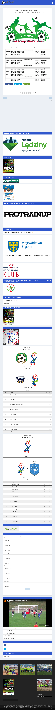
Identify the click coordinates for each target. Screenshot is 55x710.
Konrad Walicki (7, 576)
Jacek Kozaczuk (7, 571)
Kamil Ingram (7, 548)
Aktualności (24, 12)
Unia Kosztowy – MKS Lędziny (9, 638)
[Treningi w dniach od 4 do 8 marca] (27, 30)
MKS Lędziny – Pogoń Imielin (9, 630)
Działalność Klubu (30, 12)
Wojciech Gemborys (8, 565)
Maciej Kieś (7, 560)
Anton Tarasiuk (7, 583)
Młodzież (37, 12)
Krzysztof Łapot (7, 545)
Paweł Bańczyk (7, 558)
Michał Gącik (7, 563)
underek (14, 12)
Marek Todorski (7, 578)
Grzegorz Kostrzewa (8, 568)
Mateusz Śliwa (7, 555)
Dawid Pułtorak (7, 573)
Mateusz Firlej (7, 586)
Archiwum (6, 594)
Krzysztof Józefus (7, 550)
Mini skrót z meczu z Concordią (10, 628)
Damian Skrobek (7, 581)
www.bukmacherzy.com (8, 656)
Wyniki (27, 592)
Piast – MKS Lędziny (7, 635)
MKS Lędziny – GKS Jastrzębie (9, 633)
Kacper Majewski (7, 553)
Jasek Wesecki (7, 540)
